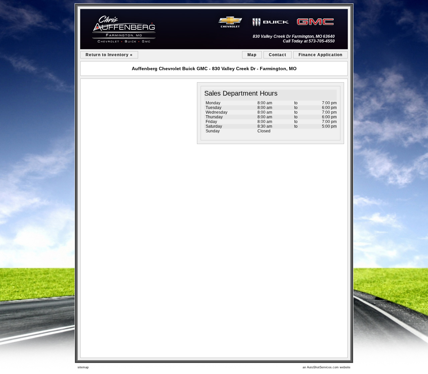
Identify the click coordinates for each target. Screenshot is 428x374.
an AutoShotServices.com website (326, 367)
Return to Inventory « (109, 54)
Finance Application (320, 54)
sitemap (83, 367)
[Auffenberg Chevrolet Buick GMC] (214, 29)
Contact (277, 54)
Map (251, 54)
